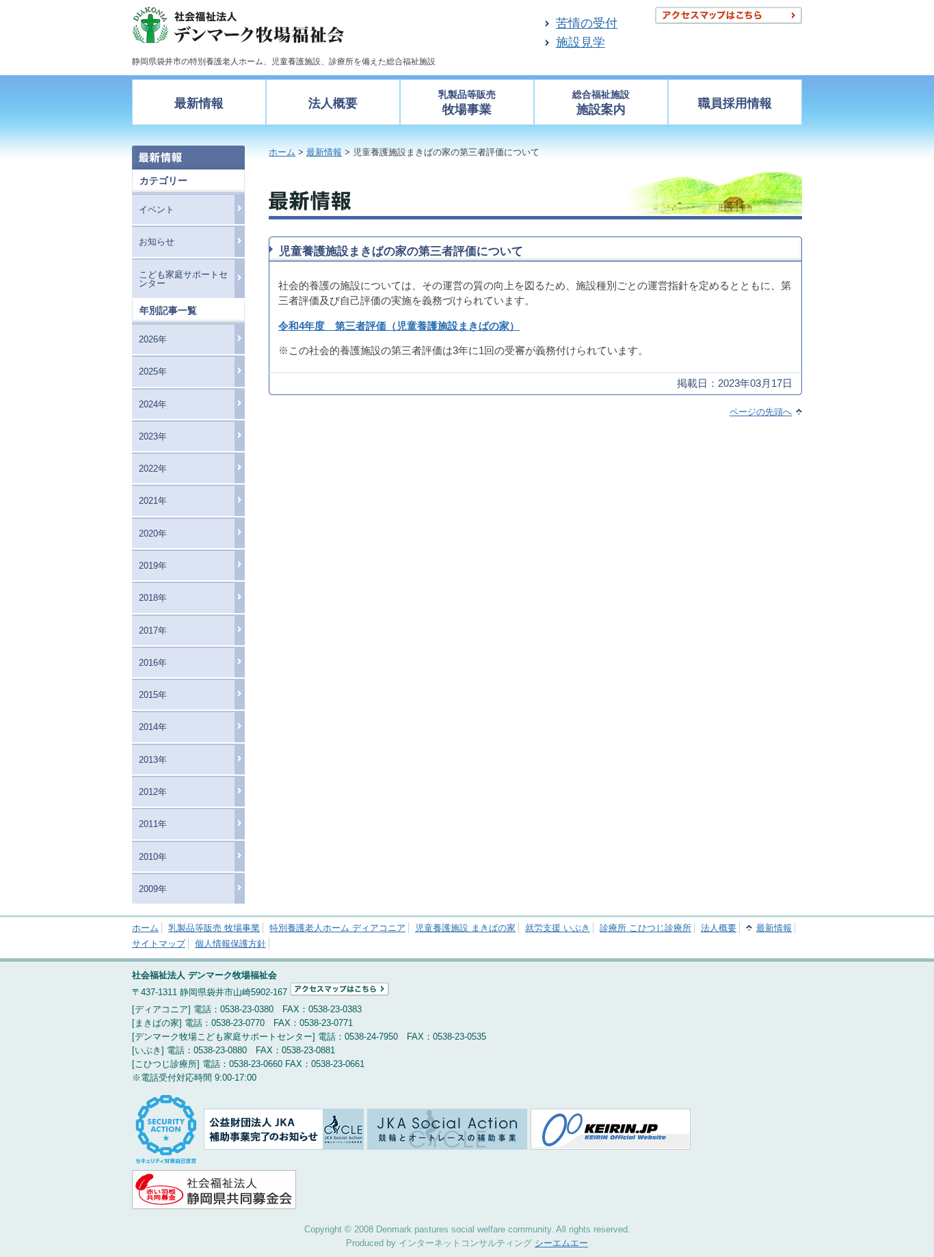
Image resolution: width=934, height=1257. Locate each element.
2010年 (153, 857)
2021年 (153, 501)
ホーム (282, 152)
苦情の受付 (586, 23)
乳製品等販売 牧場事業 (214, 928)
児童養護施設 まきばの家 (465, 928)
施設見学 (580, 42)
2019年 (153, 565)
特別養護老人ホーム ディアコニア (337, 928)
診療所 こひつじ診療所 (645, 928)
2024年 (153, 404)
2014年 (153, 727)
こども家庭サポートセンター (183, 278)
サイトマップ (158, 943)
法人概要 (333, 103)
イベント (156, 209)
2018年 (153, 598)
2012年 (153, 792)
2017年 (153, 630)
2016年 (153, 663)
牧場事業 (467, 103)
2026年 (153, 339)
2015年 (153, 695)
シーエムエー (561, 1243)
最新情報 (199, 103)
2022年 (153, 468)
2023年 (153, 436)
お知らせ (156, 241)
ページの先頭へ (761, 412)
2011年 (153, 824)
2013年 (153, 760)
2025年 (153, 371)
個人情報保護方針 (230, 943)
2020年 (153, 533)
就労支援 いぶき (557, 928)
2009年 (153, 889)
